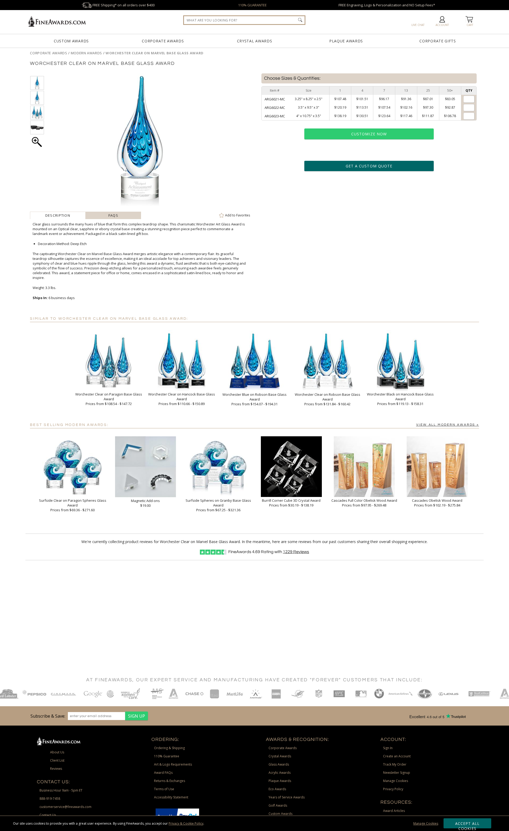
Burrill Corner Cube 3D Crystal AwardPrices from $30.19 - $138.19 (291, 503)
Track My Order (394, 764)
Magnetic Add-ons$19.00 (145, 503)
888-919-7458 (50, 798)
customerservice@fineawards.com (65, 807)
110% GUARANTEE (252, 5)
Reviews (296, 552)
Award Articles (394, 810)
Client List (57, 760)
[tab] (57, 215)
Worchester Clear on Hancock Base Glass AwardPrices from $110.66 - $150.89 (181, 399)
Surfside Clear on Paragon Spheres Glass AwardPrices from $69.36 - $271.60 (72, 505)
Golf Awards (278, 805)
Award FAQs (163, 772)
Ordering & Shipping (169, 748)
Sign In (388, 748)
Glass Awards (279, 764)
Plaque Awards (346, 40)
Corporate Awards (163, 40)
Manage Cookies (425, 823)
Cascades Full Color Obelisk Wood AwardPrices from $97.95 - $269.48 (364, 503)
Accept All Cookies (467, 824)
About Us (57, 752)
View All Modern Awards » (447, 424)
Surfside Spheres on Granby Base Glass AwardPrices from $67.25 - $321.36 (218, 505)
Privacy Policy (393, 789)
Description (57, 215)
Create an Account (397, 756)
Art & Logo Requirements (173, 764)
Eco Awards (277, 789)
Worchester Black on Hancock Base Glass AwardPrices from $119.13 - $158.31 (400, 399)
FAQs (113, 215)
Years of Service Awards (287, 797)
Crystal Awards (254, 40)
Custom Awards (71, 40)
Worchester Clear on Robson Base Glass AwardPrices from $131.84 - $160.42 (327, 399)
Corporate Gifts (437, 40)
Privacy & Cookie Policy (186, 823)
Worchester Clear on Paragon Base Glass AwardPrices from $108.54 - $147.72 (108, 399)
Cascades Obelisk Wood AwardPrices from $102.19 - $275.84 (437, 503)
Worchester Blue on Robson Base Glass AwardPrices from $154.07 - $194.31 (254, 399)
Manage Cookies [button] (395, 781)
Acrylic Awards (280, 772)
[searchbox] (244, 20)
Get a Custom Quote (369, 165)
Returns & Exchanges (169, 781)
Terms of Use (164, 789)
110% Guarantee (166, 756)
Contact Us (48, 815)
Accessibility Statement (171, 797)
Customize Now (369, 133)
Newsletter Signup (396, 772)
